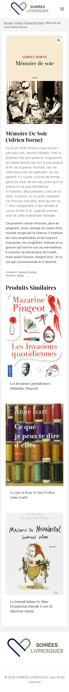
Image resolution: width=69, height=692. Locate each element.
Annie (20, 275)
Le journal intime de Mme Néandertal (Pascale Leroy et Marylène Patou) (31, 606)
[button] (59, 40)
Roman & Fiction (28, 272)
